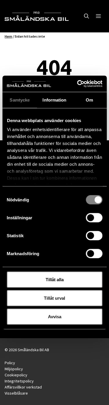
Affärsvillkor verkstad (23, 387)
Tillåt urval (54, 297)
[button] (86, 16)
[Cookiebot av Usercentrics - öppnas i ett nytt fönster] (77, 84)
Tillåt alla (55, 279)
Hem (8, 36)
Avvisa (54, 316)
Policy (10, 362)
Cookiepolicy (16, 375)
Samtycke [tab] (20, 99)
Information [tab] (54, 99)
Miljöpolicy (14, 368)
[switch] (94, 217)
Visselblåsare (16, 393)
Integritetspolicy (19, 381)
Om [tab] (89, 99)
